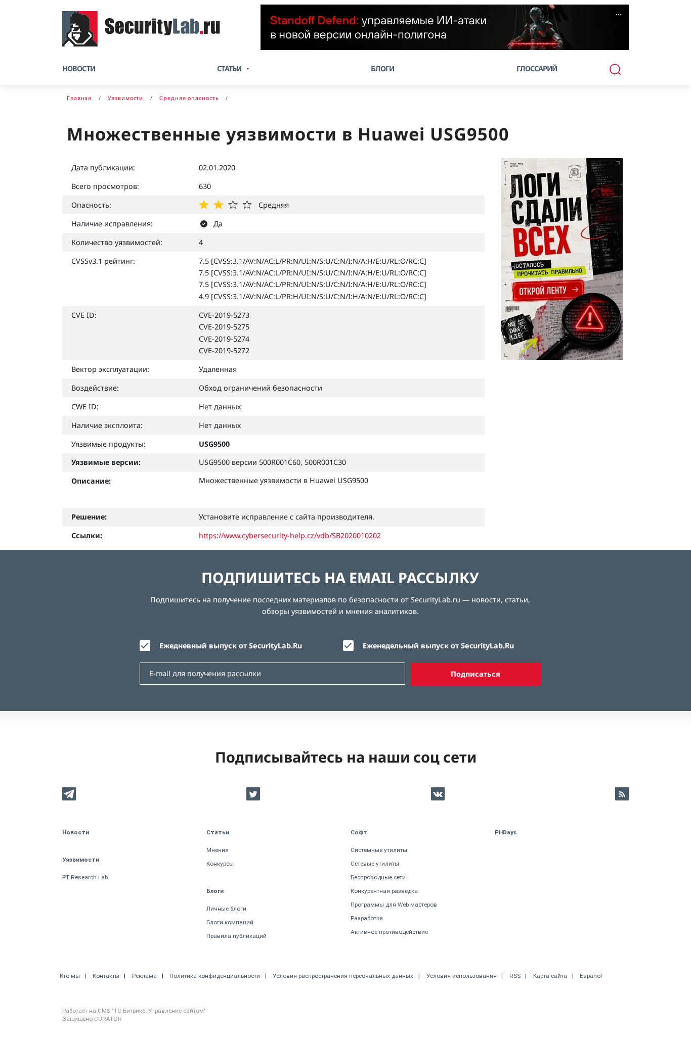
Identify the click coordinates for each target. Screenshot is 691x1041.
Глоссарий (536, 68)
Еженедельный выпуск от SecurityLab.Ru (438, 645)
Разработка (367, 918)
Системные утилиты (379, 850)
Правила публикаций (236, 935)
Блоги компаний (229, 922)
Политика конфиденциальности (214, 975)
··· (619, 14)
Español (591, 975)
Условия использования (461, 975)
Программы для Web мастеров (394, 904)
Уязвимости (80, 859)
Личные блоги (226, 908)
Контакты (106, 975)
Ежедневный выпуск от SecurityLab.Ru (230, 645)
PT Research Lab (85, 877)
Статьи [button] (229, 68)
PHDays (505, 832)
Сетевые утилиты (375, 863)
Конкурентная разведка (384, 890)
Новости (78, 68)
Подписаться (475, 674)
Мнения (217, 850)
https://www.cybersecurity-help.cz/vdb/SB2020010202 (290, 535)
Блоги (382, 68)
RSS (515, 975)
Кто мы (70, 975)
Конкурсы (220, 863)
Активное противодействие (389, 931)
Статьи (217, 832)
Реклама (144, 975)
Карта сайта (550, 975)
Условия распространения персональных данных (343, 975)
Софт (359, 832)
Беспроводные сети (378, 877)
